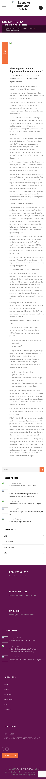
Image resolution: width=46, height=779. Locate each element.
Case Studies (8, 542)
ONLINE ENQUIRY (10, 755)
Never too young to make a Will (20, 522)
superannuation (15, 82)
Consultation (32, 78)
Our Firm (6, 689)
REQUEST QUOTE (18, 572)
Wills (5, 553)
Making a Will (8, 699)
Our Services (8, 694)
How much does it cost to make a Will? (22, 486)
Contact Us (7, 710)
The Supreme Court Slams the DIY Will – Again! (25, 504)
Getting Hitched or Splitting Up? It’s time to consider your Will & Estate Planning (23, 495)
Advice (38, 75)
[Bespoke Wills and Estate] (23, 8)
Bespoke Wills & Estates (21, 75)
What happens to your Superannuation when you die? (26, 70)
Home (6, 684)
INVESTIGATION (18, 591)
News (5, 705)
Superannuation (15, 78)
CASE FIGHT (16, 611)
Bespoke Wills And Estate (25, 769)
